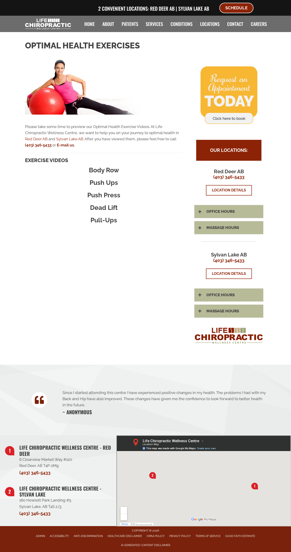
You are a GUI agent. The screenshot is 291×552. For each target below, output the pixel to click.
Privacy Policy (180, 536)
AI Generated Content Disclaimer (145, 545)
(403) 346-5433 (38, 145)
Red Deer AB (162, 8)
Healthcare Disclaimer (125, 536)
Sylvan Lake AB (193, 8)
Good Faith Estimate (240, 536)
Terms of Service (208, 536)
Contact (235, 23)
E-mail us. (66, 145)
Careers (259, 23)
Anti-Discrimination (88, 536)
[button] (229, 211)
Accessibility (59, 536)
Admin (40, 536)
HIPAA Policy (156, 536)
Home (89, 23)
